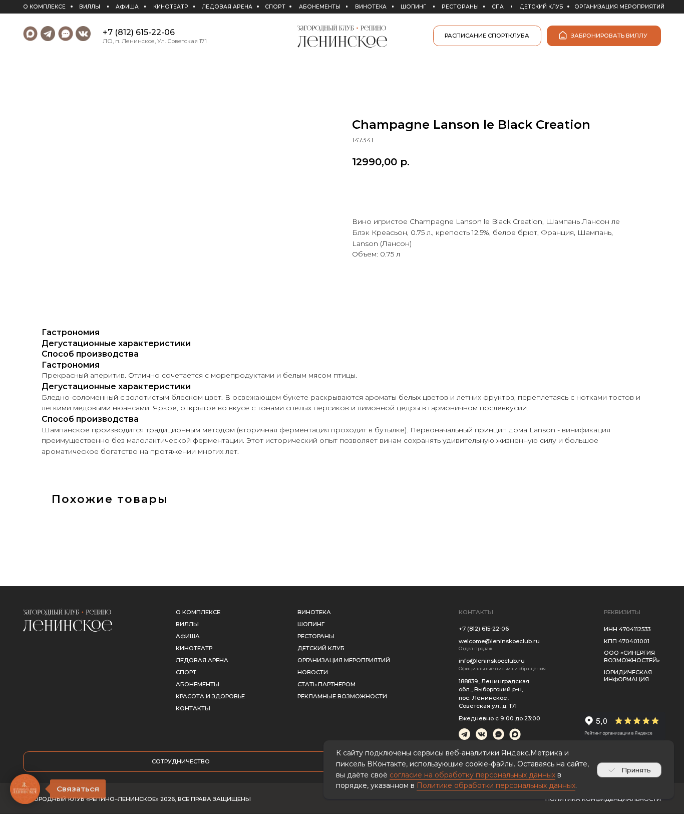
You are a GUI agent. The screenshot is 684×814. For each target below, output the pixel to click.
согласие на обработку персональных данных (472, 774)
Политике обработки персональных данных (496, 785)
